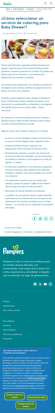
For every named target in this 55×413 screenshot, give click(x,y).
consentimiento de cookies (24, 386)
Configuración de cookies (26, 405)
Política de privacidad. (36, 378)
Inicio (8, 9)
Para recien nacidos (11, 310)
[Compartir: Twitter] (40, 218)
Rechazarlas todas (37, 397)
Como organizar (13, 232)
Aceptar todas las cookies (14, 396)
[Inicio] (7, 3)
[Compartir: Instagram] (45, 218)
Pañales (6, 302)
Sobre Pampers (9, 330)
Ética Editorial (8, 321)
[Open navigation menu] (51, 3)
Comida (30, 9)
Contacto (7, 326)
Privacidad (7, 339)
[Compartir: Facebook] (34, 218)
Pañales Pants (9, 306)
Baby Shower (18, 9)
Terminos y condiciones (12, 334)
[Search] (45, 3)
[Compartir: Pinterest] (51, 218)
